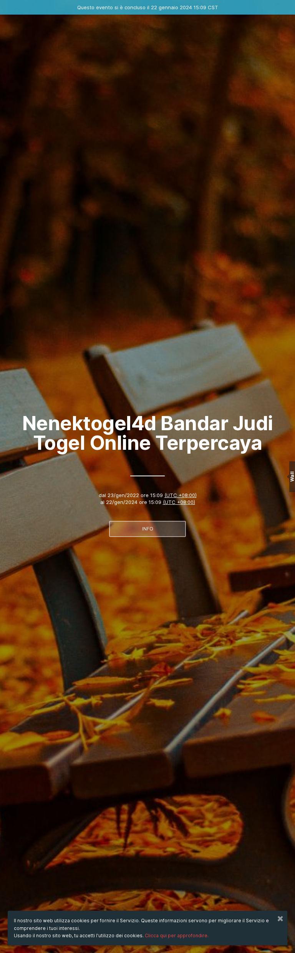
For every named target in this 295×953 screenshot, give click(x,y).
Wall (292, 476)
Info (147, 529)
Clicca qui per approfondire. (177, 935)
